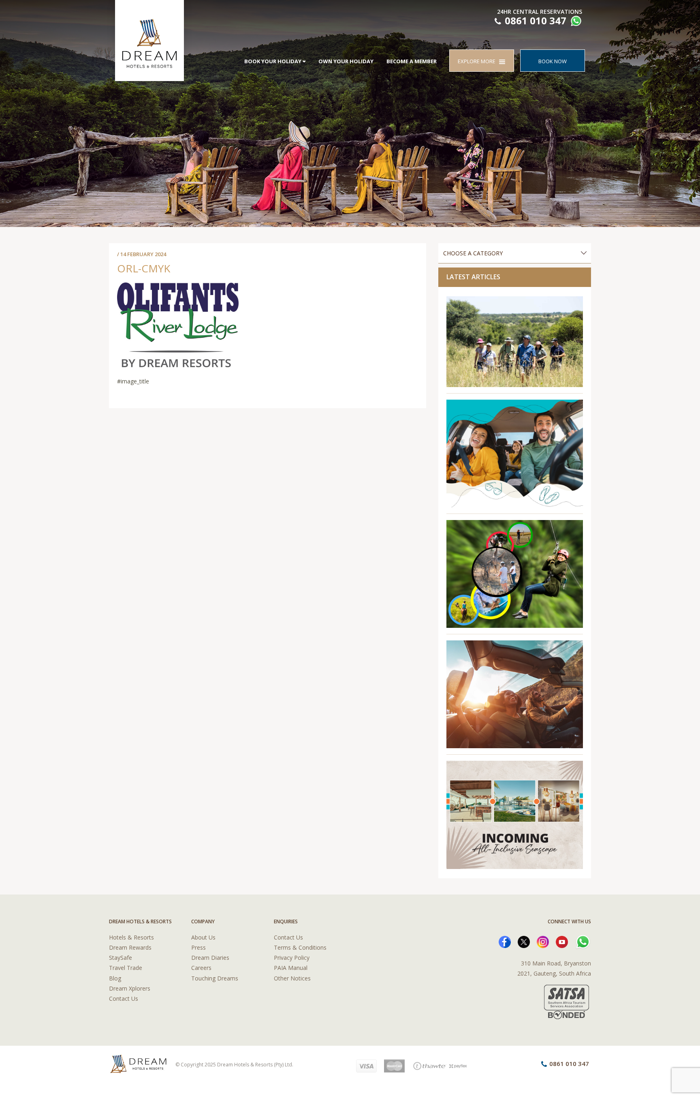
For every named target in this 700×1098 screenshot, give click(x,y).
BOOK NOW (552, 61)
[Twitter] (524, 941)
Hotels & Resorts (131, 937)
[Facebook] (505, 941)
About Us (203, 937)
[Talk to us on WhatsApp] (575, 22)
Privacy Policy (291, 957)
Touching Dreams (214, 978)
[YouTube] (562, 941)
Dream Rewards (130, 947)
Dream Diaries (210, 957)
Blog (115, 978)
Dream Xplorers (129, 988)
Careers (201, 968)
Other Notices (292, 978)
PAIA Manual (290, 968)
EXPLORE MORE (478, 61)
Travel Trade (125, 968)
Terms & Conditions (300, 947)
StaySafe (120, 957)
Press (198, 947)
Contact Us (123, 998)
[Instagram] (543, 941)
